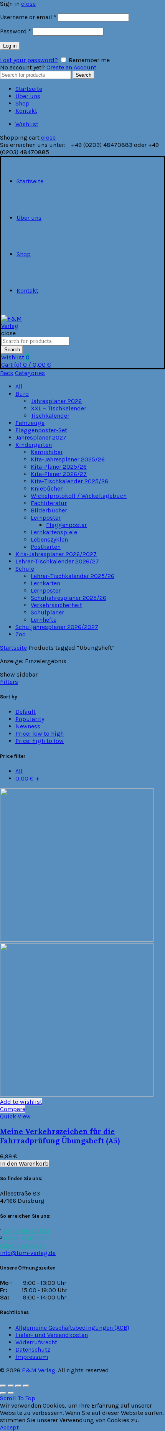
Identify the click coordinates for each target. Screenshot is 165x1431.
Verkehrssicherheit (56, 605)
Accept (9, 1427)
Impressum (31, 1356)
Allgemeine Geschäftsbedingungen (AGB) (72, 1327)
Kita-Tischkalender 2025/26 (69, 481)
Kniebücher (47, 488)
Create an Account (71, 67)
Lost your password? (29, 60)
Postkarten (46, 546)
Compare (12, 1109)
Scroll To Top (17, 1398)
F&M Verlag (38, 1370)
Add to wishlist (21, 1101)
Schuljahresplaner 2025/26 (68, 597)
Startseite (28, 88)
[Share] (11, 1386)
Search (83, 75)
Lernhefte (43, 619)
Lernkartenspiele (54, 532)
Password (15, 31)
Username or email (28, 17)
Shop (22, 103)
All (19, 386)
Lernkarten (45, 583)
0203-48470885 (27, 1238)
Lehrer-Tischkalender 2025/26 (72, 576)
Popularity (29, 719)
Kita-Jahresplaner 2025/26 (68, 459)
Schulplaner (47, 612)
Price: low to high (39, 733)
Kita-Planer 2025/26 (59, 466)
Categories (30, 373)
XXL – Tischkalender (58, 408)
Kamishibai (47, 452)
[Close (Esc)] (3, 1386)
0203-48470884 (23, 1245)
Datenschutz (32, 1349)
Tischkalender (50, 415)
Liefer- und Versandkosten (51, 1335)
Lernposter (46, 517)
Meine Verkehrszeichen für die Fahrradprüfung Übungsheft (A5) (60, 1136)
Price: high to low (39, 740)
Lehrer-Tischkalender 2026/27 (57, 561)
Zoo (20, 634)
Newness (27, 726)
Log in (9, 46)
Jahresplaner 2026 (56, 401)
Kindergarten (33, 444)
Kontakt (26, 110)
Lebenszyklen (49, 539)
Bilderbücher (49, 510)
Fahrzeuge (30, 423)
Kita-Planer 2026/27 (59, 474)
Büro (22, 393)
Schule (24, 568)
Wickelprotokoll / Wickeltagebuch (79, 495)
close (28, 3)
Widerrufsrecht (36, 1342)
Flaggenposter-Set (41, 430)
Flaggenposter (66, 525)
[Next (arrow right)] (11, 1393)
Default (25, 711)
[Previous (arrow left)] (3, 1393)
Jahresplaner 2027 (40, 437)
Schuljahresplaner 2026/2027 (56, 627)
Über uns (27, 96)
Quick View (15, 1116)
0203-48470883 (26, 1231)
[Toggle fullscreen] (18, 1386)
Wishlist (26, 124)
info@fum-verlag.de (28, 1252)
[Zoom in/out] (26, 1386)
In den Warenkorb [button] (24, 1163)
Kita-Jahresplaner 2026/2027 (56, 554)
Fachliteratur (49, 503)
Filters (9, 681)
